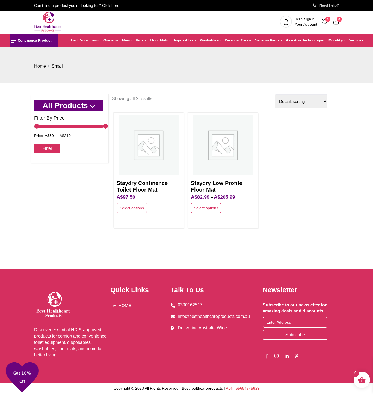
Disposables (183, 40)
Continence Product (34, 40)
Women (109, 40)
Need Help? (327, 5)
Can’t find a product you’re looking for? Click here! (77, 5)
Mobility (335, 40)
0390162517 (190, 305)
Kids (139, 40)
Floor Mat (158, 40)
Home (40, 66)
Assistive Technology (304, 40)
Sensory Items (267, 40)
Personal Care (236, 40)
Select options (132, 208)
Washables (209, 40)
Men (125, 40)
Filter (47, 148)
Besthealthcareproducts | (204, 388)
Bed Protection (83, 40)
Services (356, 40)
